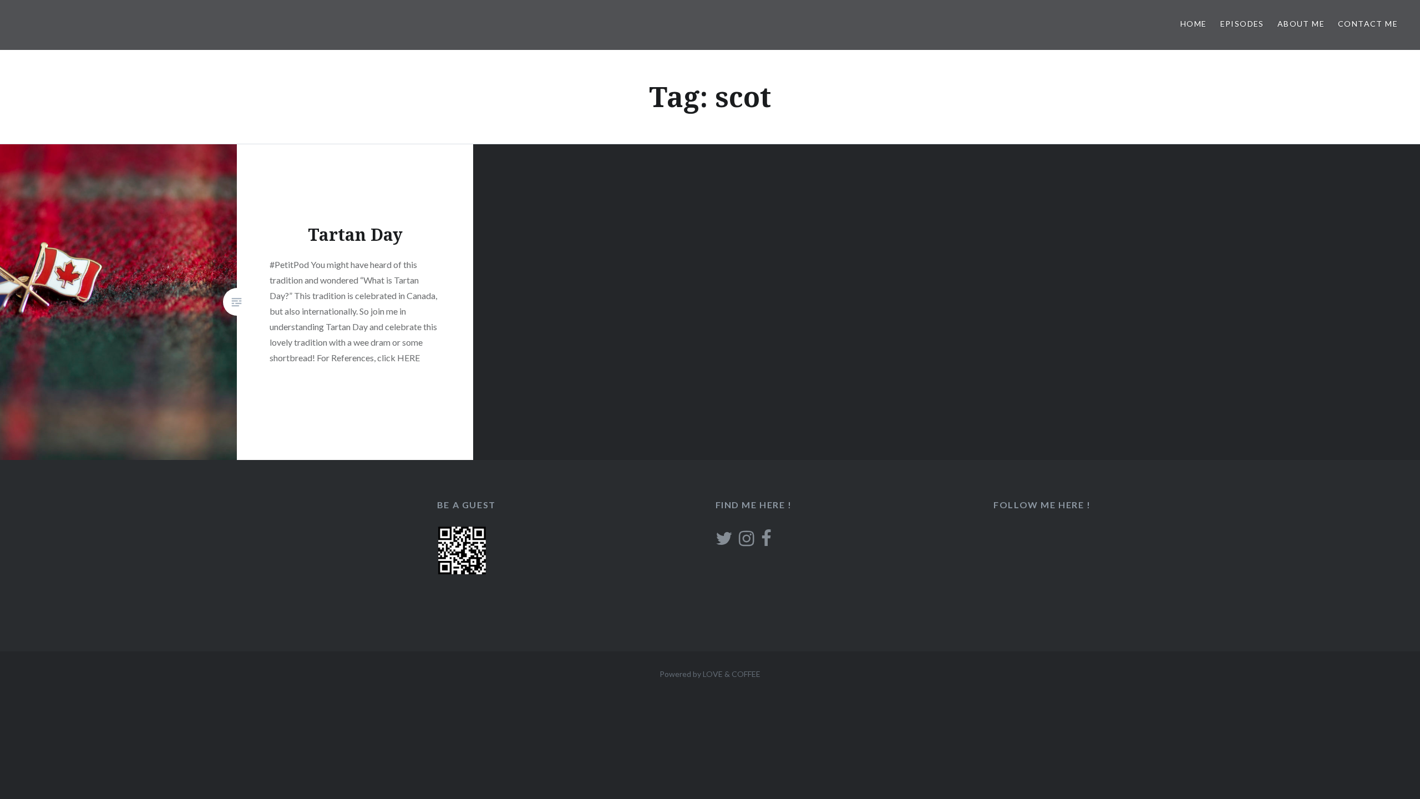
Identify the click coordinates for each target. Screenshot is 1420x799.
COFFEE (746, 674)
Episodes (1242, 23)
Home (1193, 23)
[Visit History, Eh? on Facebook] (766, 541)
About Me (1301, 23)
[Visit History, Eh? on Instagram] (746, 541)
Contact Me (1368, 23)
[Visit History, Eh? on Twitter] (724, 541)
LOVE (713, 674)
